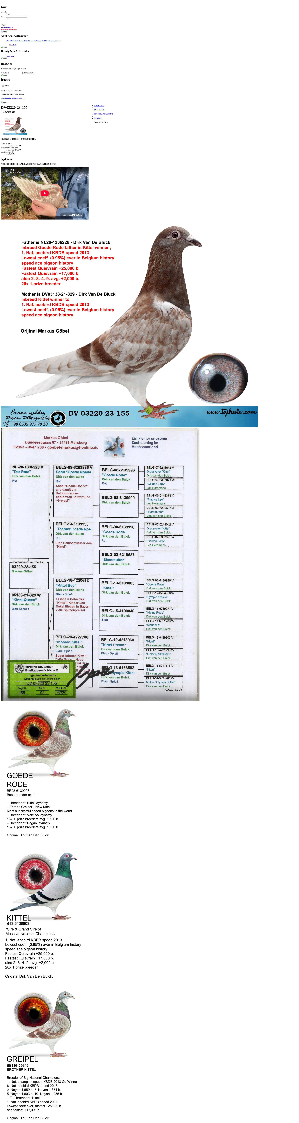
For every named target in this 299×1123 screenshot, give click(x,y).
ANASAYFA (99, 106)
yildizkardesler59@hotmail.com (12, 98)
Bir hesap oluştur (7, 27)
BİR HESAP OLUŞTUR (103, 114)
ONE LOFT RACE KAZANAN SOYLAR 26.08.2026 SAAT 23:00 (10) (33, 41)
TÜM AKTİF (99, 110)
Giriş (3, 25)
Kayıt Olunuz (28, 73)
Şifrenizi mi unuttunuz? (9, 29)
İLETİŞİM (98, 118)
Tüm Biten (10, 56)
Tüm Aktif (12, 45)
